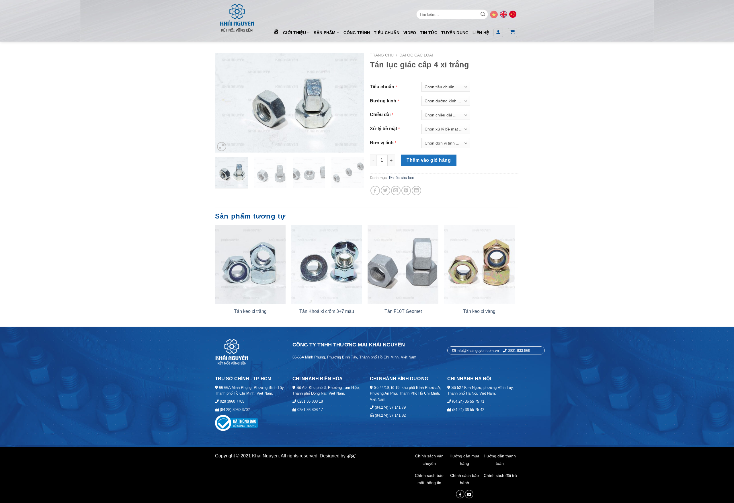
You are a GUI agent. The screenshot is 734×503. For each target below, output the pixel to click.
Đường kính (383, 100)
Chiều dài (380, 114)
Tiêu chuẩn (382, 86)
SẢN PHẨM (324, 32)
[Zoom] (221, 146)
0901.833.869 (519, 350)
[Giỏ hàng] (512, 32)
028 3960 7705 (231, 401)
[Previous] (225, 103)
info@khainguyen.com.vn (477, 350)
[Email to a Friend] (396, 190)
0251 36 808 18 (309, 401)
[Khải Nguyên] (237, 16)
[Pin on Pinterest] (406, 190)
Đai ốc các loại (416, 55)
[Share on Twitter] (385, 190)
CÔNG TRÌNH (356, 32)
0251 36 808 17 (309, 410)
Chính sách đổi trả (500, 475)
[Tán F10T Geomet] (403, 264)
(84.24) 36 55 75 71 (467, 401)
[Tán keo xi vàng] (479, 264)
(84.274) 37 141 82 (390, 415)
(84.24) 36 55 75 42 (467, 410)
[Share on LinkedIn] (416, 190)
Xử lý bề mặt (383, 128)
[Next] (354, 103)
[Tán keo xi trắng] (250, 264)
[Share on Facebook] (375, 190)
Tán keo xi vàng (479, 311)
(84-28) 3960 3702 (234, 410)
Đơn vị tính (382, 142)
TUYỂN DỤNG (454, 32)
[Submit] (483, 14)
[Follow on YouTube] (469, 494)
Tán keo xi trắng (250, 311)
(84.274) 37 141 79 (390, 407)
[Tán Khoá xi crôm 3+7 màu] (326, 264)
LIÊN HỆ (481, 32)
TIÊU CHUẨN (386, 32)
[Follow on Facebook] (460, 494)
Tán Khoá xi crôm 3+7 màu (326, 311)
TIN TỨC (428, 32)
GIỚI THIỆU (294, 32)
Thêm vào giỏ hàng (429, 160)
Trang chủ (382, 55)
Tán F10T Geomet (403, 311)
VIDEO (409, 32)
